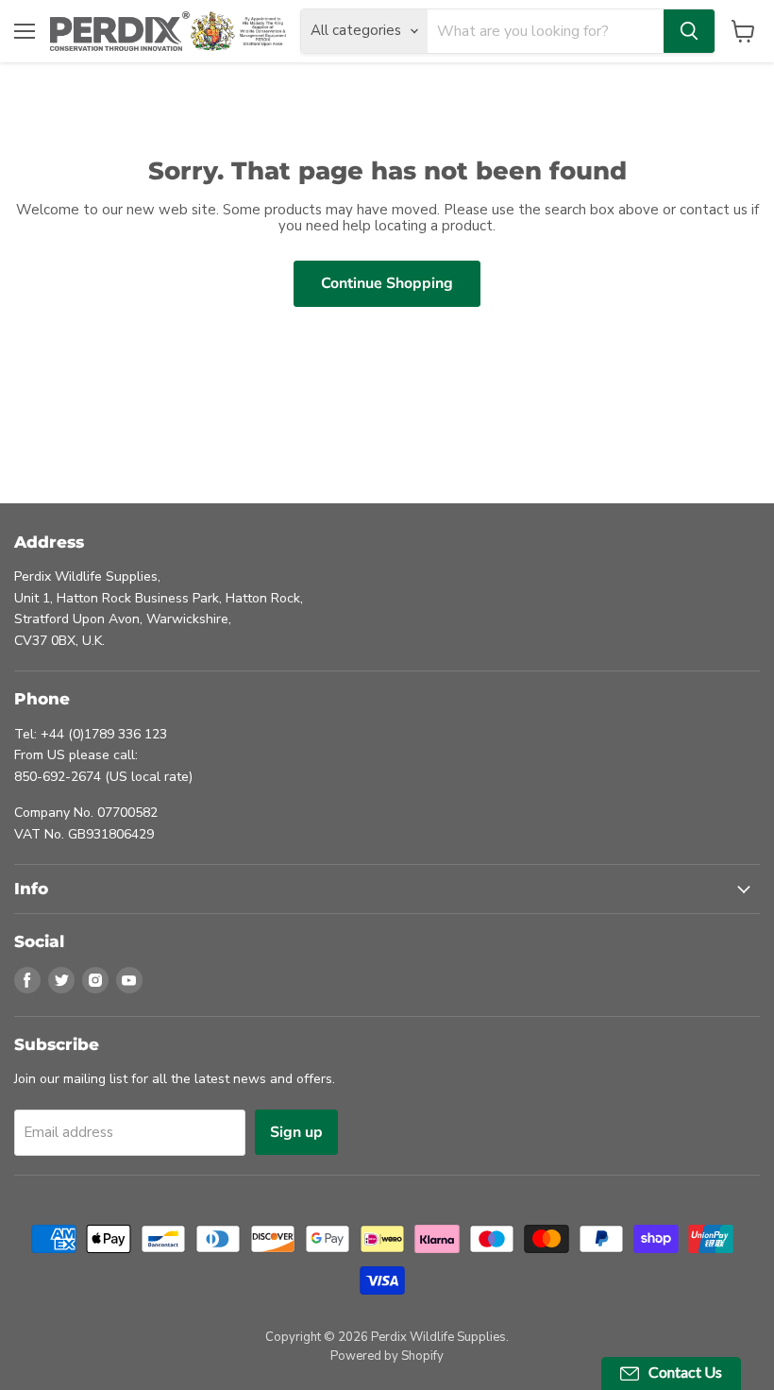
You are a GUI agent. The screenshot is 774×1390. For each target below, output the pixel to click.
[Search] (689, 31)
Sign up (296, 1132)
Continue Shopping (387, 283)
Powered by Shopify (387, 1356)
